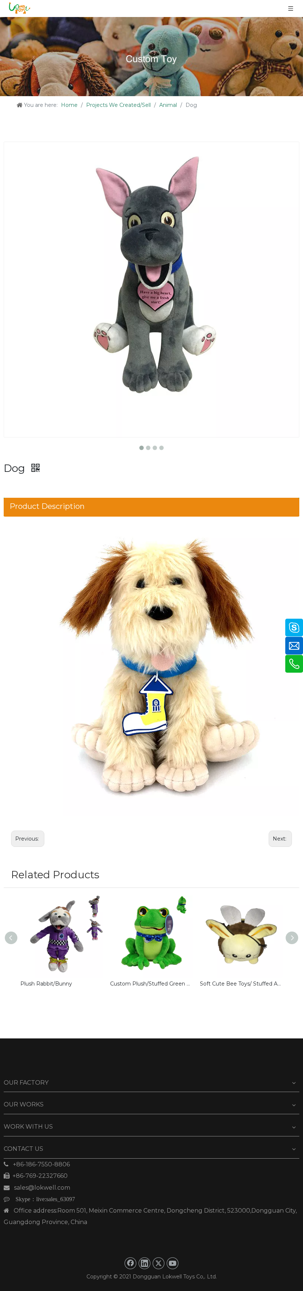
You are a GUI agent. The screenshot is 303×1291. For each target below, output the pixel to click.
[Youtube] (172, 1263)
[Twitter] (158, 1263)
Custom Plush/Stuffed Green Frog (151, 983)
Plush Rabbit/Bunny (46, 983)
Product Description (47, 506)
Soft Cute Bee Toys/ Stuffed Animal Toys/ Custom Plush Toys (241, 983)
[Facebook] (130, 1263)
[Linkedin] (144, 1263)
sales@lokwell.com (37, 1187)
